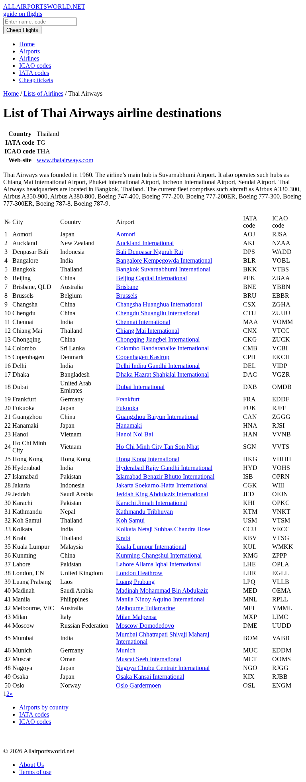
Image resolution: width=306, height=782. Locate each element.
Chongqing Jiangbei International (158, 339)
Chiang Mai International (147, 330)
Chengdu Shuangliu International (157, 313)
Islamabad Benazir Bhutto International (165, 476)
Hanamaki (129, 425)
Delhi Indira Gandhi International (158, 365)
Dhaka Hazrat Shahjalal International (162, 374)
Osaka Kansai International (150, 676)
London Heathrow (139, 573)
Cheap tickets (36, 80)
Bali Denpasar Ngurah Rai (149, 251)
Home (27, 44)
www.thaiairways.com (65, 160)
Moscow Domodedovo (145, 625)
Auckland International (145, 243)
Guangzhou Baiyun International (157, 416)
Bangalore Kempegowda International (164, 260)
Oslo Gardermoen (138, 685)
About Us (31, 764)
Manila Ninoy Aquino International (160, 599)
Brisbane (127, 286)
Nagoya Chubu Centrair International (163, 667)
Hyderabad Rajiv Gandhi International (164, 467)
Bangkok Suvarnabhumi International (163, 269)
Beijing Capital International (151, 278)
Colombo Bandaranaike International (162, 348)
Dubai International (140, 386)
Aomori (125, 234)
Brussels (126, 295)
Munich (125, 650)
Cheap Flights (22, 30)
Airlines (29, 58)
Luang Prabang (135, 581)
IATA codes (34, 72)
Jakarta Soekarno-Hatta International (162, 485)
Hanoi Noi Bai (134, 434)
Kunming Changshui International (159, 555)
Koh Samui (130, 520)
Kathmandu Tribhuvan (144, 511)
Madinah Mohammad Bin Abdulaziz (162, 590)
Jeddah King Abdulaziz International (162, 494)
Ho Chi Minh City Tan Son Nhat (157, 446)
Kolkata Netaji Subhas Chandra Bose (163, 529)
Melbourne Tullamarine (145, 608)
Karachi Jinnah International (151, 502)
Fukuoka (127, 408)
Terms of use (35, 771)
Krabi (123, 537)
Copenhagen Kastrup (142, 357)
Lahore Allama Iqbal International (158, 564)
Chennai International (143, 321)
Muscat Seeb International (148, 659)
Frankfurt (127, 399)
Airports (29, 51)
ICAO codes (35, 65)
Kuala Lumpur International (151, 546)
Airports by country (44, 707)
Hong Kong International (147, 459)
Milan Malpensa (136, 616)
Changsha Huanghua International (159, 304)
